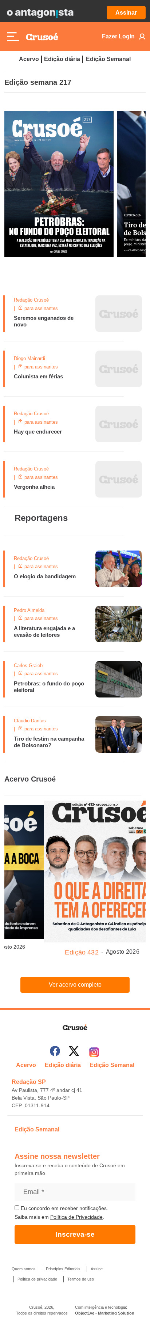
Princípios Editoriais (63, 1269)
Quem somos (24, 1269)
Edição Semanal (108, 59)
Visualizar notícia (30, 300)
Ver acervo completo (75, 985)
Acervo (29, 59)
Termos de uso (80, 1279)
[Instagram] (94, 1052)
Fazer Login (118, 36)
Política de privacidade (37, 1279)
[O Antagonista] (40, 13)
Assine (97, 1269)
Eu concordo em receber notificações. (63, 1208)
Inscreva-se (75, 1234)
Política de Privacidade (76, 1217)
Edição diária (62, 59)
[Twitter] (74, 1052)
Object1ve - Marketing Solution (104, 1313)
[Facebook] (55, 1052)
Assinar (126, 13)
